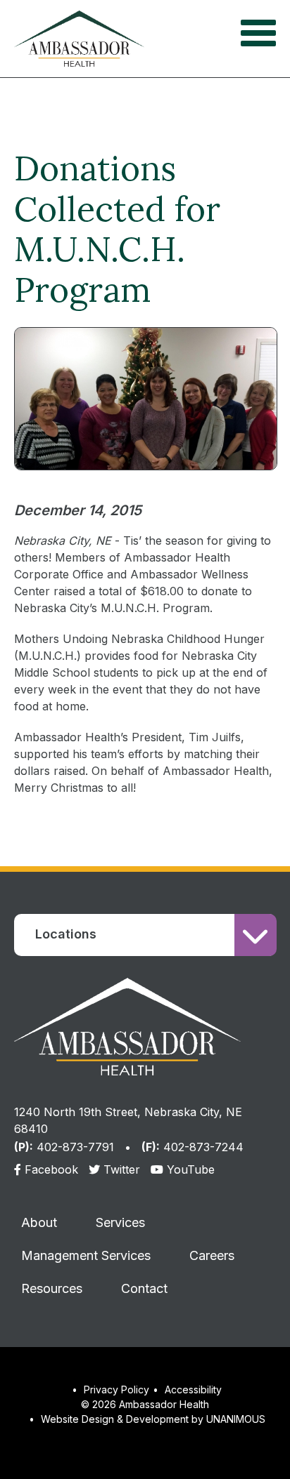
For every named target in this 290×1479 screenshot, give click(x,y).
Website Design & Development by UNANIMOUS (153, 1419)
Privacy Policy (116, 1389)
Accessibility (193, 1389)
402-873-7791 (75, 1147)
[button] (145, 494)
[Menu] (258, 32)
